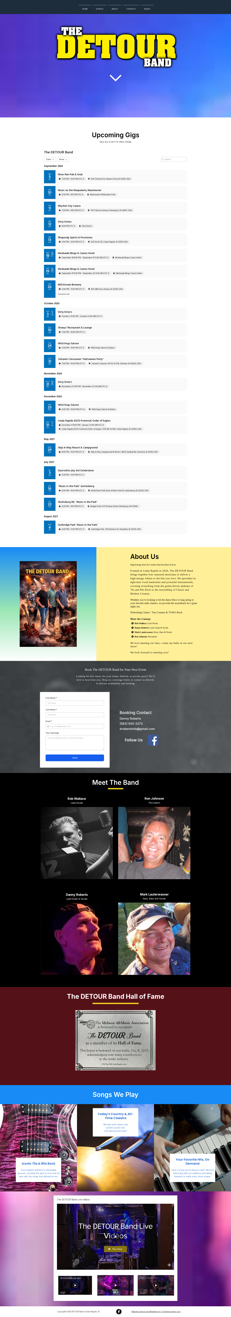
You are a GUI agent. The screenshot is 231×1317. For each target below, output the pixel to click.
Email (49, 721)
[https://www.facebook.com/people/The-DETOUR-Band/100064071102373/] (119, 1311)
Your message (52, 733)
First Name (51, 698)
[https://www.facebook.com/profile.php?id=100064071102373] (169, 740)
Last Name (51, 709)
